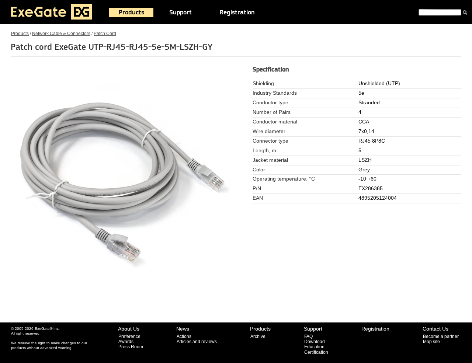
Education (314, 346)
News (182, 329)
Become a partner (441, 336)
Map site (431, 341)
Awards (125, 341)
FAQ (308, 336)
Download (314, 341)
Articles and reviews (197, 341)
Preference (129, 336)
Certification (316, 352)
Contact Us (435, 329)
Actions (184, 336)
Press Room (130, 346)
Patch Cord (105, 33)
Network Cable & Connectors (61, 33)
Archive (258, 336)
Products (131, 12)
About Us (128, 329)
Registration (237, 12)
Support (180, 12)
